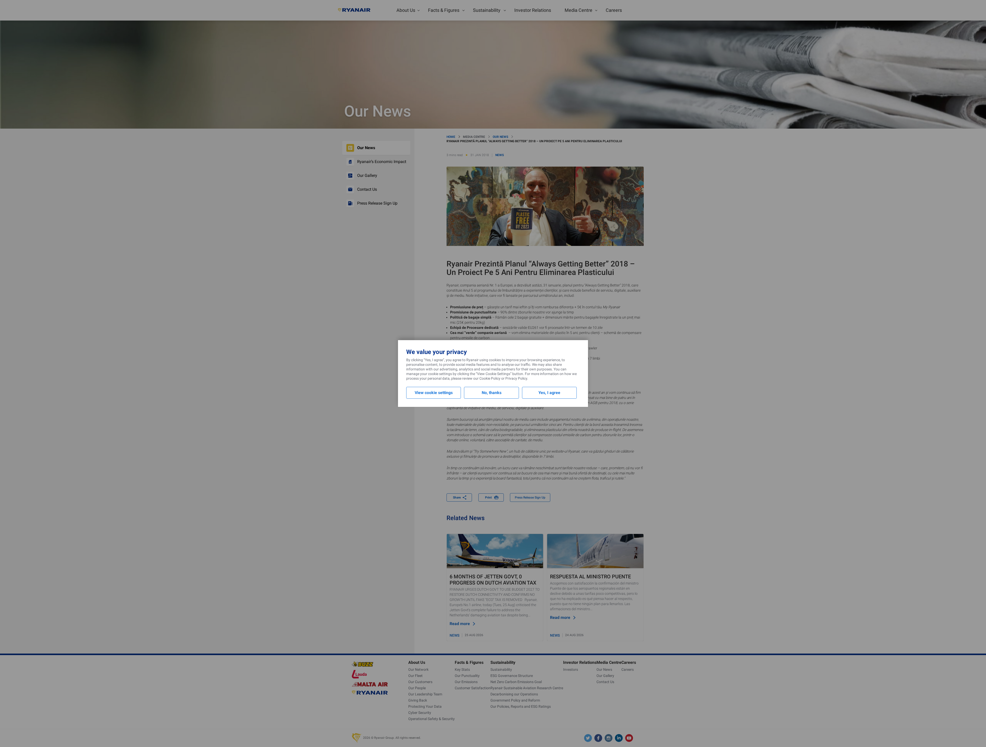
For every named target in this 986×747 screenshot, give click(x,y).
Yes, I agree (549, 392)
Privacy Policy (516, 378)
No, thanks (491, 392)
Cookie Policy (489, 378)
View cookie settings (434, 392)
